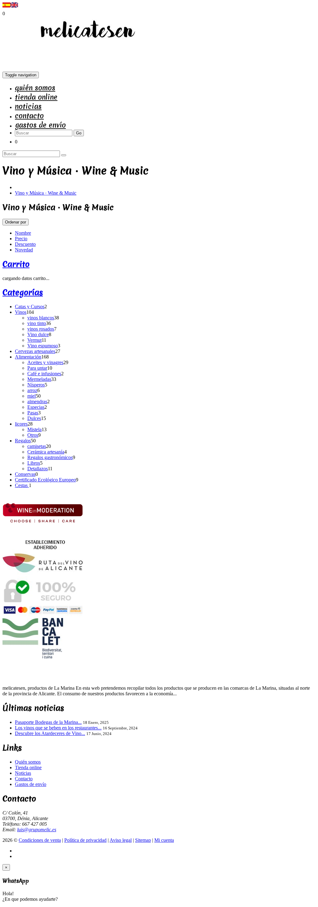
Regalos (23, 440)
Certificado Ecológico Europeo (45, 479)
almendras (37, 401)
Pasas (32, 412)
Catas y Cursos (29, 306)
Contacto (29, 115)
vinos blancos (40, 317)
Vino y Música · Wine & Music (45, 193)
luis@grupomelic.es (36, 829)
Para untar (37, 368)
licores (21, 423)
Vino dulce (38, 334)
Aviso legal (121, 840)
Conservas (25, 474)
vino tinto (36, 323)
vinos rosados (40, 329)
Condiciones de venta (40, 840)
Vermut (34, 340)
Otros (32, 435)
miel (31, 396)
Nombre (23, 233)
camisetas (36, 446)
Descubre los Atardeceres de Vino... (50, 733)
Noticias (28, 106)
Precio (21, 238)
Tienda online (36, 97)
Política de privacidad (85, 840)
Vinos (20, 312)
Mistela (34, 429)
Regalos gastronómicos (50, 457)
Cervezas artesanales (35, 351)
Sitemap (143, 840)
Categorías (22, 292)
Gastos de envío (40, 125)
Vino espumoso (42, 345)
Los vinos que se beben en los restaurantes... (58, 727)
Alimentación (28, 356)
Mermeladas (39, 379)
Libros (33, 463)
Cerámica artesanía (45, 451)
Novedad (24, 249)
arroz (32, 390)
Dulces (34, 418)
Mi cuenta (164, 840)
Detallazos (37, 468)
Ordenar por (15, 222)
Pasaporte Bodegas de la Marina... (48, 722)
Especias (35, 407)
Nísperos (36, 384)
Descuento (25, 244)
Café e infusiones (44, 373)
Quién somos (35, 88)
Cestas (22, 485)
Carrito (16, 264)
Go (78, 133)
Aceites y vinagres (45, 362)
